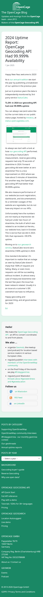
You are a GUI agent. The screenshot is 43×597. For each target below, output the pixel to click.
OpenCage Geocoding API (27, 22)
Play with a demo (9, 500)
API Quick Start (8, 492)
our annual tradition (19, 79)
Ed (6, 308)
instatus (30, 117)
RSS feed (18, 397)
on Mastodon (21, 391)
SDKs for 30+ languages (21, 503)
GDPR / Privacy (8, 591)
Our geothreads (8, 443)
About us (5, 562)
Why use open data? (10, 477)
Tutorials (5, 503)
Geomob (20, 347)
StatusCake (22, 97)
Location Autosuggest (11, 518)
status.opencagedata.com (17, 121)
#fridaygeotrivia (22, 372)
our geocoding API (18, 151)
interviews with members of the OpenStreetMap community (22, 362)
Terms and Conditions (25, 591)
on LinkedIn (19, 403)
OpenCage (35, 16)
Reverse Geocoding (10, 473)
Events (4, 572)
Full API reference (9, 496)
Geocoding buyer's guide (12, 469)
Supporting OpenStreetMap (14, 429)
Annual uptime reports (11, 447)
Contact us (16, 562)
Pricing (4, 507)
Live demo (6, 522)
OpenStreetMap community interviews (19, 433)
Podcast (5, 576)
